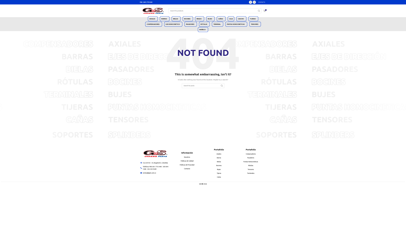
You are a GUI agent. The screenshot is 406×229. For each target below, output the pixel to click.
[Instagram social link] (254, 2)
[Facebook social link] (250, 2)
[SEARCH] (259, 10)
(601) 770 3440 (147, 2)
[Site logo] (153, 11)
